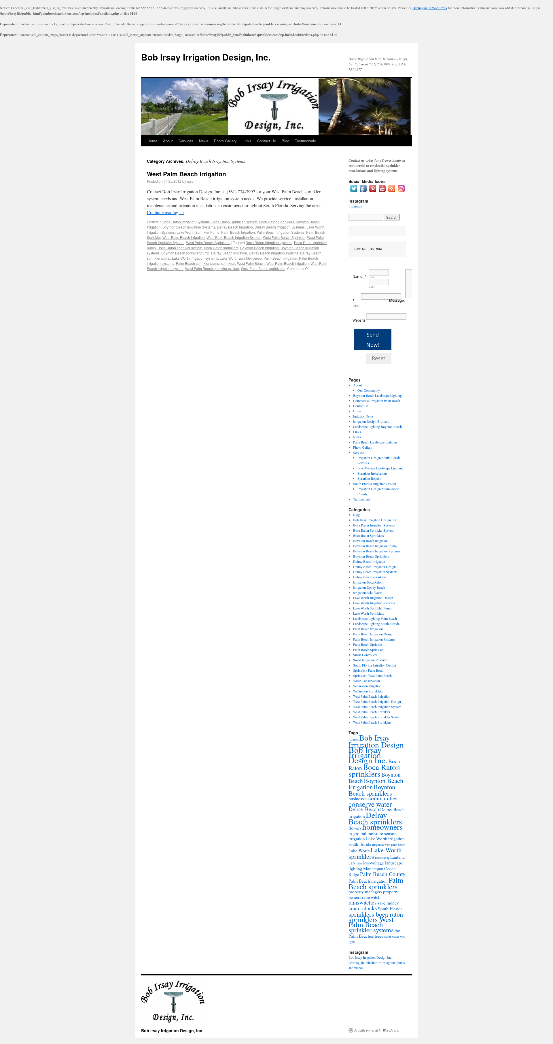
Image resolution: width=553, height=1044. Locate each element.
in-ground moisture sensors (373, 833)
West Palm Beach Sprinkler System (377, 717)
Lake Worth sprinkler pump (241, 258)
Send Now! (372, 339)
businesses (358, 798)
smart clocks (363, 908)
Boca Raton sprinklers (221, 247)
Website (359, 320)
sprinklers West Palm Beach (243, 263)
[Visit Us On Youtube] (382, 191)
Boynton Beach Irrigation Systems (188, 226)
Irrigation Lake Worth (367, 592)
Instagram (355, 206)
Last (371, 286)
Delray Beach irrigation (229, 252)
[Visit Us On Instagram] (401, 191)
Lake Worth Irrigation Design (373, 597)
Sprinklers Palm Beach (368, 670)
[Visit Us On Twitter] (353, 191)
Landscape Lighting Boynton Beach (377, 426)
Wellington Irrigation (367, 686)
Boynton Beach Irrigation (370, 540)
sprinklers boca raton (376, 914)
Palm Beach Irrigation (238, 232)
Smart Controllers (365, 654)
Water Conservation (366, 680)
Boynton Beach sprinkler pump (185, 252)
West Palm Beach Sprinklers (208, 242)
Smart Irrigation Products (370, 660)
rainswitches (363, 902)
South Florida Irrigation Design (374, 483)
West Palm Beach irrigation (287, 263)
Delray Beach (364, 809)
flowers (355, 828)
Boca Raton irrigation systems (269, 242)
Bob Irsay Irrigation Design (376, 741)
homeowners (382, 826)
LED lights (355, 863)
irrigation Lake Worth (368, 838)
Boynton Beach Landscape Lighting (377, 395)
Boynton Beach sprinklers (372, 789)
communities (382, 798)
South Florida (390, 908)
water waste (391, 936)
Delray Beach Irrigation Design (374, 566)
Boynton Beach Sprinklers (371, 556)
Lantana (397, 857)
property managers (365, 891)
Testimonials (305, 141)
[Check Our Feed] (391, 191)
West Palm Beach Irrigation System (234, 237)
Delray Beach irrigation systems (273, 252)
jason (191, 181)
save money (388, 903)
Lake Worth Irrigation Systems (374, 603)
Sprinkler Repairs (369, 478)
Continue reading (165, 212)
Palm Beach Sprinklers (368, 649)
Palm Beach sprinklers (376, 883)
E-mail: (356, 303)
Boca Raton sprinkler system (180, 247)
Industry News (363, 416)
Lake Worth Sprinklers (368, 613)
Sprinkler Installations (372, 473)
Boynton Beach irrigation (259, 247)
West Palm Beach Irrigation (186, 173)
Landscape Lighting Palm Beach (375, 618)
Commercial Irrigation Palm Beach (376, 400)
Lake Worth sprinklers (375, 852)
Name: (358, 276)
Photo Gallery (225, 141)
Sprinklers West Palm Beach (372, 675)
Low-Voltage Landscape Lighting (380, 468)
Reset (378, 358)
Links (247, 141)
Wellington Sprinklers (368, 691)
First (371, 277)
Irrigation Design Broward (371, 421)
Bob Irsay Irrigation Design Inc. (368, 755)
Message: (397, 300)
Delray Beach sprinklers (375, 818)
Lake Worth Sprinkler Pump (198, 232)
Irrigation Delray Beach (369, 587)
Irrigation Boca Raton (367, 582)
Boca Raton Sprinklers (276, 221)
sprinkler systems (371, 929)
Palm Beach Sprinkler (368, 644)
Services (186, 141)
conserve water (370, 804)
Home (152, 141)
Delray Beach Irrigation (235, 226)
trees (379, 936)
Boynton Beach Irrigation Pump (375, 545)
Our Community (368, 390)
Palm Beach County (383, 873)
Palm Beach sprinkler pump (197, 263)
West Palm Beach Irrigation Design (377, 701)
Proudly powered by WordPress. (376, 1030)
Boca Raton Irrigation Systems (186, 221)
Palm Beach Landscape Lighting (375, 442)
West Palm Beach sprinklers (263, 268)
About (168, 141)
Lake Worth (359, 851)
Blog (285, 141)
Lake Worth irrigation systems (195, 258)
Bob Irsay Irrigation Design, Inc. (205, 57)
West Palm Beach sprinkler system (212, 268)
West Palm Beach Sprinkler (284, 237)
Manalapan (373, 868)
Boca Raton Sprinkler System (234, 221)
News (203, 141)
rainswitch (371, 897)
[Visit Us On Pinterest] (372, 191)
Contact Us (266, 141)
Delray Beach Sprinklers (370, 577)
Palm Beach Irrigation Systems (280, 232)
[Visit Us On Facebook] (363, 191)
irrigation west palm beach (388, 845)
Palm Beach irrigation (280, 258)
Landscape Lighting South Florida (376, 623)
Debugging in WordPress (429, 7)
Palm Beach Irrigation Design (373, 634)
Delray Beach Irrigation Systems (280, 226)
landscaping (382, 858)
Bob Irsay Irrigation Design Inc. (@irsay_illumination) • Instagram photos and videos (377, 962)
